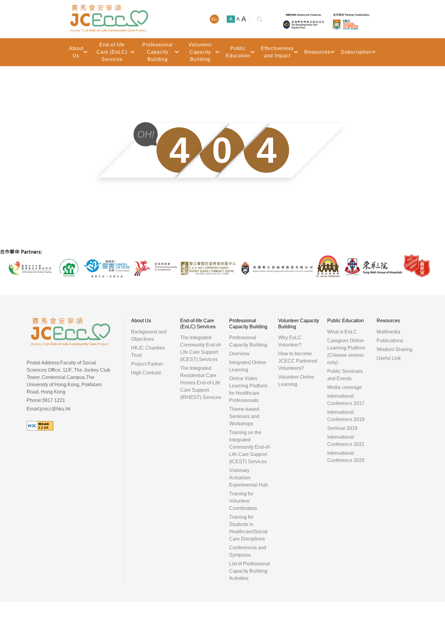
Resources (317, 52)
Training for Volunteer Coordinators (243, 501)
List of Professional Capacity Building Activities (249, 571)
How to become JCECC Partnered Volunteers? (297, 361)
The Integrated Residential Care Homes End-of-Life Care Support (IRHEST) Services (200, 383)
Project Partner (147, 364)
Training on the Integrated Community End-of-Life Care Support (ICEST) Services (250, 447)
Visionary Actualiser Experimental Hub (248, 477)
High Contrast (146, 372)
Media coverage (344, 387)
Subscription (356, 52)
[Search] (259, 19)
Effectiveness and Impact (277, 52)
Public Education (238, 52)
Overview (239, 353)
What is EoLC (342, 331)
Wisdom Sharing (394, 349)
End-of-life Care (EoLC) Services (112, 52)
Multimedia (388, 331)
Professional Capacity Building (157, 52)
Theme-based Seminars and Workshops (244, 416)
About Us (76, 52)
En (214, 19)
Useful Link (389, 358)
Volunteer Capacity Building (200, 52)
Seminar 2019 (342, 428)
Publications (390, 340)
